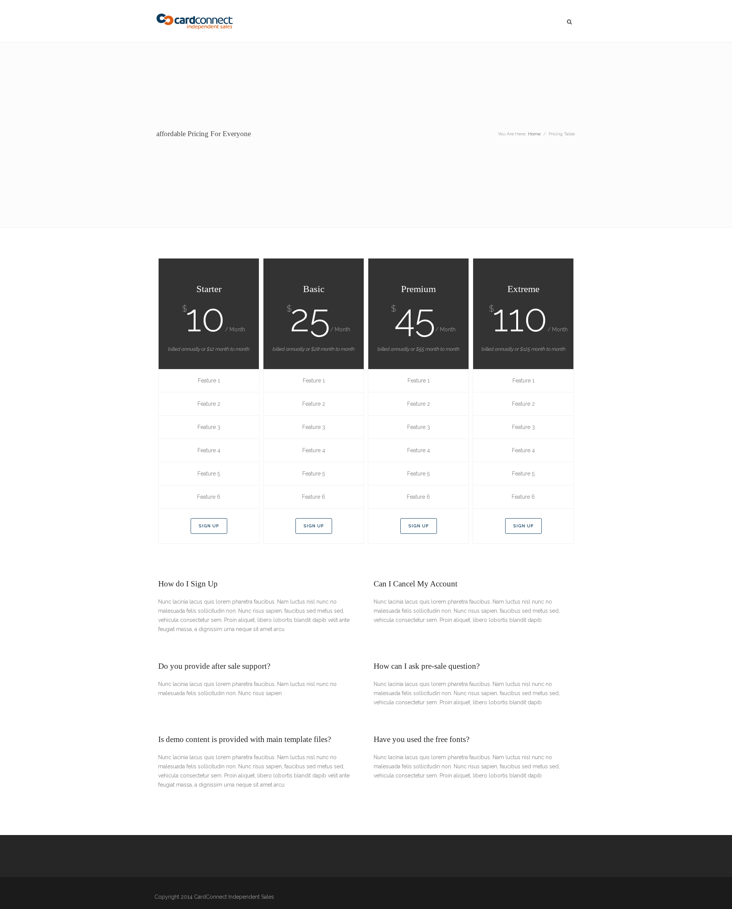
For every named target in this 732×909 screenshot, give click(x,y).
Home (534, 134)
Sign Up (209, 526)
